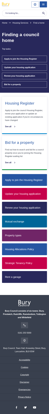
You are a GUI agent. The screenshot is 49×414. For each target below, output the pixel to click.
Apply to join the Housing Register (20, 59)
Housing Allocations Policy (19, 249)
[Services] (43, 4)
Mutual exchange (14, 221)
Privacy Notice (24, 397)
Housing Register (19, 103)
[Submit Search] (44, 13)
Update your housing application (19, 67)
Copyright (24, 375)
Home (4, 23)
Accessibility (24, 360)
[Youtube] (34, 407)
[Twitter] (25, 407)
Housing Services (20, 23)
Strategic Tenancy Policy (18, 263)
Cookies (24, 367)
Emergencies (24, 390)
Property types (13, 235)
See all (8, 126)
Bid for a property (12, 84)
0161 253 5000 (24, 333)
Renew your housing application (19, 76)
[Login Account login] (35, 4)
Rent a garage (13, 277)
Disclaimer (24, 382)
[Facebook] (16, 407)
